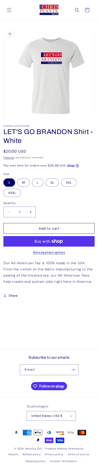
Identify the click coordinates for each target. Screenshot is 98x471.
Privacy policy (54, 454)
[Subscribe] (73, 369)
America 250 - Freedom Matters (46, 448)
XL (52, 182)
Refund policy (32, 454)
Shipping (8, 157)
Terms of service (79, 454)
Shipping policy (36, 461)
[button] (9, 10)
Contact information (63, 461)
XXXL (12, 193)
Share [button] (13, 295)
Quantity (9, 203)
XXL (69, 182)
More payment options (49, 252)
